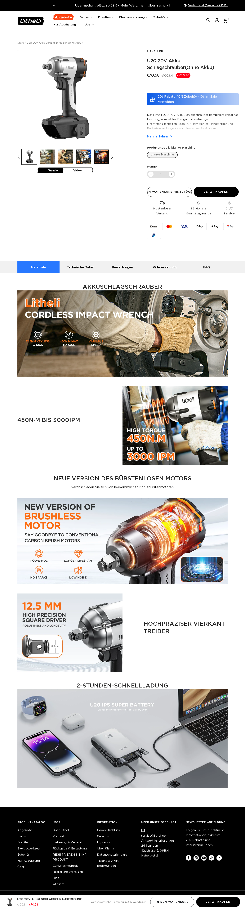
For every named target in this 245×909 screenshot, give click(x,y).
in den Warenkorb (172, 901)
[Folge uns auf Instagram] (196, 857)
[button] (112, 157)
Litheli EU (155, 51)
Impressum (104, 842)
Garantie (103, 836)
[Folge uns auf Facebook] (188, 857)
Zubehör (159, 17)
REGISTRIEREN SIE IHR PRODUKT (70, 857)
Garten (84, 17)
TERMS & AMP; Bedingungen (108, 863)
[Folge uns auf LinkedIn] (219, 857)
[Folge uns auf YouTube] (203, 857)
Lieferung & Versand (67, 842)
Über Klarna (105, 848)
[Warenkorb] (226, 21)
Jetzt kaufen (218, 901)
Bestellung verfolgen (68, 871)
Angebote (24, 830)
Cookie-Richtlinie (109, 830)
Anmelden (166, 101)
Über (88, 24)
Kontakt (59, 836)
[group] (29, 157)
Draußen (104, 17)
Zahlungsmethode (65, 865)
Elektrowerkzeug (132, 17)
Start (20, 42)
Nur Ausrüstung (64, 24)
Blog (56, 878)
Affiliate (59, 884)
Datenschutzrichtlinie (112, 854)
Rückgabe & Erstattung (70, 848)
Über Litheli (61, 830)
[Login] (217, 21)
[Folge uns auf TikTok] (211, 857)
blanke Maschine (162, 154)
